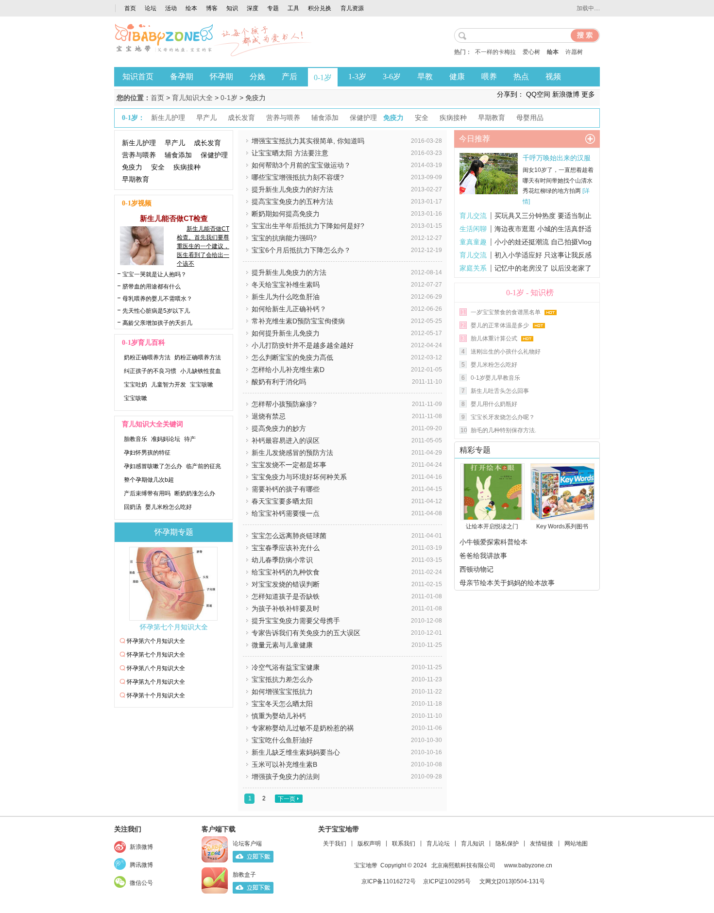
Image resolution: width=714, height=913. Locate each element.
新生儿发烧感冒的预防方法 (292, 452)
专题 (273, 8)
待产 (190, 439)
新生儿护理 (139, 143)
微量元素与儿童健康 (282, 645)
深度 (252, 8)
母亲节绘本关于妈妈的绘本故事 (507, 583)
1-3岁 (357, 76)
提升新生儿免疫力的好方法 (292, 189)
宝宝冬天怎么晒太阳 (282, 704)
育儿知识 (472, 843)
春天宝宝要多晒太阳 (282, 501)
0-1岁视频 (137, 203)
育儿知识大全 (192, 97)
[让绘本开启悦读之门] (490, 491)
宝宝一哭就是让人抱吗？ (154, 274)
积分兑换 (319, 8)
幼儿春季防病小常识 (282, 560)
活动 (171, 8)
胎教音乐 (135, 439)
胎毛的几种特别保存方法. (503, 430)
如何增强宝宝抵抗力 (282, 691)
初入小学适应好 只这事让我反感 (543, 255)
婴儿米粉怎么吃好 (168, 507)
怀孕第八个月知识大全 (156, 668)
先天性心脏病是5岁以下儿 (156, 310)
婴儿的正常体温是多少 (500, 325)
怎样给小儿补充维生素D (288, 369)
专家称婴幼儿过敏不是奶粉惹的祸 (303, 728)
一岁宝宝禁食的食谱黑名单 (506, 312)
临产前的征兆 (203, 466)
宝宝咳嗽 (201, 384)
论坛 (150, 8)
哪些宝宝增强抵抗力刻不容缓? (298, 177)
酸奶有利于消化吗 (279, 382)
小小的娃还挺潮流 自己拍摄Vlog (543, 242)
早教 (425, 76)
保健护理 (214, 155)
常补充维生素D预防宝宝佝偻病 (298, 321)
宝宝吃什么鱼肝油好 (282, 740)
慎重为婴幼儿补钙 (279, 716)
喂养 (489, 76)
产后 (289, 76)
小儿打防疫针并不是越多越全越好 (303, 345)
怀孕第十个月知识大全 (156, 695)
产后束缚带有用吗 (147, 493)
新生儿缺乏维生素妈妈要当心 (296, 752)
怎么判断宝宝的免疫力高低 (292, 357)
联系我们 (403, 843)
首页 (130, 8)
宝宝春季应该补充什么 (286, 548)
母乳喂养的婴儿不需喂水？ (157, 298)
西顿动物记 (476, 569)
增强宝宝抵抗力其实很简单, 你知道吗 (308, 141)
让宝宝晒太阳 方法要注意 (290, 153)
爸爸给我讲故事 (483, 555)
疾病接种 (187, 167)
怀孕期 (221, 76)
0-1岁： (133, 117)
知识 (232, 8)
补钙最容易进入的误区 (286, 440)
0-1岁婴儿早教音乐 (495, 377)
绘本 (191, 8)
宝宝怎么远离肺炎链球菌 (289, 536)
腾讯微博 (141, 865)
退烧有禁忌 (269, 416)
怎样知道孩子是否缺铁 (286, 596)
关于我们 (334, 843)
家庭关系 (473, 268)
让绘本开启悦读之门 (492, 526)
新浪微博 (141, 847)
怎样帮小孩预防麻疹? (284, 404)
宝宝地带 (365, 865)
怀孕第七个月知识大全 (174, 627)
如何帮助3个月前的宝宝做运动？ (301, 165)
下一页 (286, 798)
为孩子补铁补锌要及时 (286, 608)
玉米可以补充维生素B (284, 764)
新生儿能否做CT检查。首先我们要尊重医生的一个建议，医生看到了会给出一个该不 (203, 246)
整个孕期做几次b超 (149, 479)
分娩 (257, 76)
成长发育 (207, 143)
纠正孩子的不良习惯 (150, 371)
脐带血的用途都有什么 (151, 286)
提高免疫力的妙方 (279, 428)
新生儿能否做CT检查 (174, 218)
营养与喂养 (139, 155)
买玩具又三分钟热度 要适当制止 (543, 216)
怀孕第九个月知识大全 (156, 681)
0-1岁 (323, 77)
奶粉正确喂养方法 (147, 357)
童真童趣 (473, 242)
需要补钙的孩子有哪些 (286, 489)
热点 (521, 76)
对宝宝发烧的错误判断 (286, 584)
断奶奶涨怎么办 (194, 493)
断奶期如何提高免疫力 (286, 214)
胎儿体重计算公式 (494, 338)
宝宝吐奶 (135, 384)
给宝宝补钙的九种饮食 (286, 572)
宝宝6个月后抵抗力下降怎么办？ (301, 250)
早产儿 (175, 143)
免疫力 (132, 167)
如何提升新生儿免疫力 (286, 333)
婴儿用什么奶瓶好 (494, 404)
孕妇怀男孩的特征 (147, 452)
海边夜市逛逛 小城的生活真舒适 (543, 229)
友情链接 (541, 843)
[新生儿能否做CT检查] (139, 262)
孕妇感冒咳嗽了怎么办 (153, 466)
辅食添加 (178, 155)
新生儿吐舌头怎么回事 (500, 391)
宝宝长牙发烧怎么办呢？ (503, 417)
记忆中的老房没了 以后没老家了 (543, 268)
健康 (457, 76)
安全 (158, 167)
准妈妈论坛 (165, 439)
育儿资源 (352, 8)
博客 (212, 8)
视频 (553, 76)
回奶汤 (132, 507)
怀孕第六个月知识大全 (156, 641)
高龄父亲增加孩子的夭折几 (157, 323)
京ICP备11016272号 (388, 881)
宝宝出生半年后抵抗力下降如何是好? (308, 226)
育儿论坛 (438, 843)
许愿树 (574, 52)
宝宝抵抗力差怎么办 (282, 679)
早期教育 (135, 179)
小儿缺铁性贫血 (200, 371)
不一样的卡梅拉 (495, 52)
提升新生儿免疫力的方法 (289, 272)
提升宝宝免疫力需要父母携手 (296, 621)
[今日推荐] (590, 139)
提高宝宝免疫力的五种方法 (292, 201)
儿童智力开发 (168, 384)
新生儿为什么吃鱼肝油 (286, 297)
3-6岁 (392, 76)
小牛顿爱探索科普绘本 (493, 542)
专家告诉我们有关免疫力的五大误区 (306, 633)
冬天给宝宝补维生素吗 (286, 284)
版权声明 (369, 843)
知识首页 (137, 76)
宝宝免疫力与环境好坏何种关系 (299, 477)
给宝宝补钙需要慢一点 (286, 513)
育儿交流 (473, 216)
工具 (293, 8)
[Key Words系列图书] (560, 491)
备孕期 (181, 76)
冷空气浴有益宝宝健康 (286, 667)
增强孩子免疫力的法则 (286, 776)
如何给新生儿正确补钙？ (289, 309)
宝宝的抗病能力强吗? (284, 238)
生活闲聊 (473, 229)
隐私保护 (507, 843)
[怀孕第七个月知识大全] (173, 584)
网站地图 (576, 843)
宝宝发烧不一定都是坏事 (289, 465)
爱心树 (531, 52)
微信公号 (141, 882)
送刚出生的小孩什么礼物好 (506, 351)
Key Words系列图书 (562, 526)
